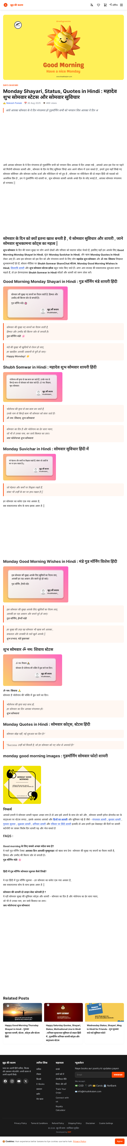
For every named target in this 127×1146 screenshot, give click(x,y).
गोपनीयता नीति (61, 1079)
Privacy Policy (20, 1123)
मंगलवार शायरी (99, 819)
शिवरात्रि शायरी (17, 268)
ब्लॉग (38, 1094)
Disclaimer (90, 1123)
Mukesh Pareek (14, 103)
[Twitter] (25, 1081)
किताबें (38, 1079)
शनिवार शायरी (39, 823)
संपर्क (58, 1069)
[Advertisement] (63, 137)
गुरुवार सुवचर (9, 823)
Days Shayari (10, 85)
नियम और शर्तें (61, 1084)
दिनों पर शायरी (60, 819)
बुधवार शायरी (114, 819)
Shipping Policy (75, 1123)
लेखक (38, 1074)
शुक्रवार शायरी (24, 823)
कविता (38, 1069)
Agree (120, 1141)
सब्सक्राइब (118, 1074)
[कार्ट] (105, 5)
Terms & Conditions (39, 1123)
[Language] (92, 5)
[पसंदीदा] (98, 5)
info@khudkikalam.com (89, 1091)
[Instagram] (12, 1081)
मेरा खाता (39, 1099)
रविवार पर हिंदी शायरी (61, 823)
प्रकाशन (39, 1089)
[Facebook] (5, 1081)
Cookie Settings (106, 1123)
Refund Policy (58, 1123)
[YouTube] (19, 1081)
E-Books (40, 1084)
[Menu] (121, 5)
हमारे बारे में (60, 1074)
